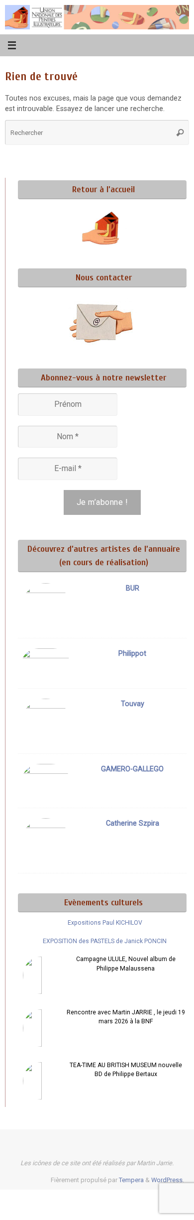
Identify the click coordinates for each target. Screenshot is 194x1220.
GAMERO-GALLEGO (132, 769)
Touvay (132, 704)
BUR (132, 588)
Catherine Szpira (132, 823)
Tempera (131, 1180)
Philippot (132, 653)
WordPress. (167, 1180)
